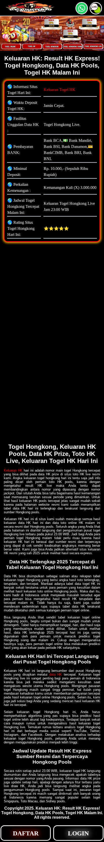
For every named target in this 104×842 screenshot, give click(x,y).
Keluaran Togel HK (59, 89)
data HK (55, 674)
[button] (95, 8)
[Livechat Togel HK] (95, 12)
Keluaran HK (13, 470)
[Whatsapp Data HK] (81, 12)
